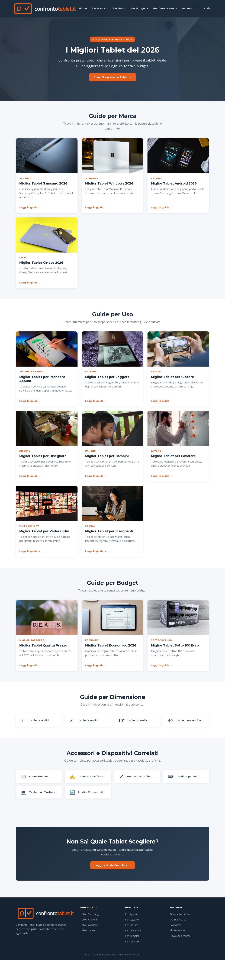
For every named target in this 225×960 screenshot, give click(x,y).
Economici (175, 925)
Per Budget (140, 8)
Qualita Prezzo (178, 919)
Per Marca (100, 8)
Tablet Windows (89, 925)
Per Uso (119, 8)
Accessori (190, 8)
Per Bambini (132, 936)
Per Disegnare (133, 930)
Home (83, 8)
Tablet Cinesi (87, 930)
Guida (207, 8)
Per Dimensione (165, 8)
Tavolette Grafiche (180, 936)
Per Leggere (132, 919)
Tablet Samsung (89, 914)
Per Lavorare (132, 941)
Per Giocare (131, 925)
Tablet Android (88, 919)
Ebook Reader (178, 930)
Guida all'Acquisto (180, 914)
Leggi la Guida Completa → (112, 865)
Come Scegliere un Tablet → (113, 77)
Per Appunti (131, 914)
